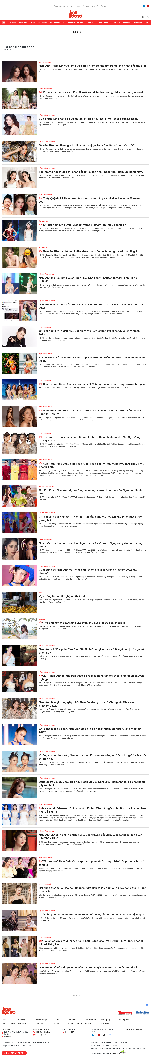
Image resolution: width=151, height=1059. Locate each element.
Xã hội (41, 592)
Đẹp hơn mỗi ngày (57, 22)
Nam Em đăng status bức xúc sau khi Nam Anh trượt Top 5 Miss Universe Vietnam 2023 (91, 306)
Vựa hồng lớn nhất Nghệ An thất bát (62, 596)
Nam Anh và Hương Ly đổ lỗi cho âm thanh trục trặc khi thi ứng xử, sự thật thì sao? (92, 1047)
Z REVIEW (116, 22)
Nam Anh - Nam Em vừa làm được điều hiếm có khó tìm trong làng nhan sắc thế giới (92, 65)
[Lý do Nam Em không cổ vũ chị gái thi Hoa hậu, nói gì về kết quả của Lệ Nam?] (19, 124)
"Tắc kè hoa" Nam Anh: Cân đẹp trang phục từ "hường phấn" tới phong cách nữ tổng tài (91, 863)
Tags (75, 32)
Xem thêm (147, 22)
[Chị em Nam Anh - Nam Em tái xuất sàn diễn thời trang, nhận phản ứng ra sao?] (19, 98)
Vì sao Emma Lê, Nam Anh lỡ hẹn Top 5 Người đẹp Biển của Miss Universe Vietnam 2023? (92, 359)
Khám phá (23, 22)
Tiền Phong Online (60, 6)
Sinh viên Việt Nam (99, 6)
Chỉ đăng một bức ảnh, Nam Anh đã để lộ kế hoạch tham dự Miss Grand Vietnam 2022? (90, 730)
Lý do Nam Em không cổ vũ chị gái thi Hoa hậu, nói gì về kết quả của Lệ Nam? (88, 118)
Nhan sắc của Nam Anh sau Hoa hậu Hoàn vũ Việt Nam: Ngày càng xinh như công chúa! (91, 545)
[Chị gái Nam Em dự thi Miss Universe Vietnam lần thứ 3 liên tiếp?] (19, 230)
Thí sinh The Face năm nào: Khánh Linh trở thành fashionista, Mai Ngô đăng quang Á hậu (89, 439)
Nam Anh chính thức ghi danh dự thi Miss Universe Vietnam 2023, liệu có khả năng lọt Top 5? (90, 412)
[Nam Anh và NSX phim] (19, 655)
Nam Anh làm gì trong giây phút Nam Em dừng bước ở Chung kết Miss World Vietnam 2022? (88, 704)
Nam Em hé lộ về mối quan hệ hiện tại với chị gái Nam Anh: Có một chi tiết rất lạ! (90, 967)
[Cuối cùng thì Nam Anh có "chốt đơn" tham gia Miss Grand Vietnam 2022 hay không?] (19, 575)
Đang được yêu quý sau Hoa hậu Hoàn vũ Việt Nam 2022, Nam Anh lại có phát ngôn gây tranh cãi (92, 783)
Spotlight (126, 22)
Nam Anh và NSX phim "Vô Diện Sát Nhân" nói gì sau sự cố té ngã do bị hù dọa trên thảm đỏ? (92, 651)
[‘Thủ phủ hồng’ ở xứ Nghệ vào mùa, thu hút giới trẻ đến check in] (19, 628)
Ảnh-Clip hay (104, 22)
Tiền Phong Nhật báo (80, 6)
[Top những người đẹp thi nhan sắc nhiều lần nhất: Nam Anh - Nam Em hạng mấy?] (19, 177)
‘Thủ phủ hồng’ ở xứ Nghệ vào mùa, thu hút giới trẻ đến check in (83, 622)
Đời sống (12, 22)
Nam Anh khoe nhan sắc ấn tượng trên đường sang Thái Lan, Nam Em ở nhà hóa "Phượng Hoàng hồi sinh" (90, 996)
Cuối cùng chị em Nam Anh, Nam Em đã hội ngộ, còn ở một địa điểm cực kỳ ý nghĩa (92, 914)
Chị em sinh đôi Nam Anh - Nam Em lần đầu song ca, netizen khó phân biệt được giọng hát (90, 518)
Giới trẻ (42, 619)
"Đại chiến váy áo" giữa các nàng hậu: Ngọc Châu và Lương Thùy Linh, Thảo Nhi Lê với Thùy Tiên (92, 942)
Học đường (42, 22)
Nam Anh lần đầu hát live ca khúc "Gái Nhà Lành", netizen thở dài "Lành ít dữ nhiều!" (88, 279)
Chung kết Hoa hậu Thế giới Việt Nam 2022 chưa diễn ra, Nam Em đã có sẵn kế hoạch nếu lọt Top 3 (89, 1022)
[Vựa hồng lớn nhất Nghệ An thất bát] (19, 602)
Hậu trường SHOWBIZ (76, 22)
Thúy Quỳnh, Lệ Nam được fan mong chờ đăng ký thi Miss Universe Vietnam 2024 (89, 200)
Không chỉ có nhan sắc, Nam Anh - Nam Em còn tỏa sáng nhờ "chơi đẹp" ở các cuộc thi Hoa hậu (93, 757)
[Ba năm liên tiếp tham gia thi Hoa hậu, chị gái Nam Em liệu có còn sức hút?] (19, 151)
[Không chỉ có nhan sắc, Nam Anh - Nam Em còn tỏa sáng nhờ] (19, 761)
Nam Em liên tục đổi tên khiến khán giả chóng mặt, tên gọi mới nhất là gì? (89, 251)
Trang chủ (3, 22)
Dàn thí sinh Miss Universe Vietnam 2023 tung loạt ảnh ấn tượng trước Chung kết (94, 384)
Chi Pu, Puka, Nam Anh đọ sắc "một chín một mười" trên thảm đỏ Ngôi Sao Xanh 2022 (90, 492)
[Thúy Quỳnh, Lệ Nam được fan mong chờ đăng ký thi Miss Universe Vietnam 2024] (19, 204)
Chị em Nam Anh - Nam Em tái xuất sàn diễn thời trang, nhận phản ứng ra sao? (92, 92)
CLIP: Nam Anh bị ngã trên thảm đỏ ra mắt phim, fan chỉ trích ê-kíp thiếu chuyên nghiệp (91, 677)
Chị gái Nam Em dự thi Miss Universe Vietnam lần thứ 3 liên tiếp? (84, 224)
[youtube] (148, 6)
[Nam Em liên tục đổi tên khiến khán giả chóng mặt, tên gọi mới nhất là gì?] (19, 257)
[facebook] (144, 6)
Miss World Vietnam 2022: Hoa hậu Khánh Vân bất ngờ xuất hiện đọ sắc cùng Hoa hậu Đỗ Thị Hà (92, 810)
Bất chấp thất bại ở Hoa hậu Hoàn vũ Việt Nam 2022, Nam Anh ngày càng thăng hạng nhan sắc (92, 889)
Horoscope (138, 22)
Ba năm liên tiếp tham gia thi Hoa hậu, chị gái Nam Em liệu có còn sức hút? (87, 145)
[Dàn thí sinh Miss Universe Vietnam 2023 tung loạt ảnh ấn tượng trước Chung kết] (19, 389)
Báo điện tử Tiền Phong (75, 14)
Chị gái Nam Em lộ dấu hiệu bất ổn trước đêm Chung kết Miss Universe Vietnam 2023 (89, 332)
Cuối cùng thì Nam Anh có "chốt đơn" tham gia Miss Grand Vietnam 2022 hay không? (88, 571)
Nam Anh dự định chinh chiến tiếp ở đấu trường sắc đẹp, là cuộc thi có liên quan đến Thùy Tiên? (90, 836)
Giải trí (32, 22)
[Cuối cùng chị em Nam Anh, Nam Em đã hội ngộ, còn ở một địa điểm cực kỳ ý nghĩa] (19, 920)
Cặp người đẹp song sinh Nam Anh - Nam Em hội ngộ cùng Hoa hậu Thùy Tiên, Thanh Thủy (91, 465)
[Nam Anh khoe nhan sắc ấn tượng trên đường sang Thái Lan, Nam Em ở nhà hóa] (19, 999)
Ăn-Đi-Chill (92, 22)
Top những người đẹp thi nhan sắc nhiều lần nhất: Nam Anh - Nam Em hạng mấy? (91, 171)
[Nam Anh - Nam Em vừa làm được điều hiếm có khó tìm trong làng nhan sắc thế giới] (19, 71)
